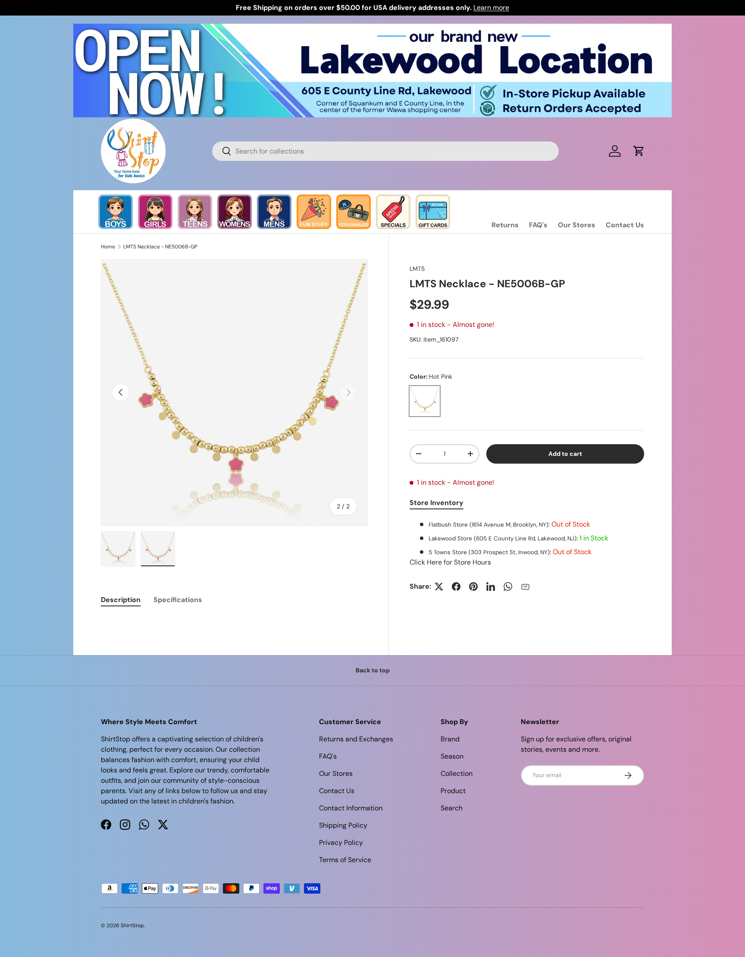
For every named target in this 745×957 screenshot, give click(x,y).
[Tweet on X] (439, 586)
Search (452, 808)
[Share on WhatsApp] (507, 586)
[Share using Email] (525, 586)
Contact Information (350, 808)
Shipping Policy (343, 825)
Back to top (373, 670)
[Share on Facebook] (456, 586)
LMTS (417, 269)
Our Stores (576, 224)
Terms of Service (345, 859)
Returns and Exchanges (356, 739)
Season (452, 756)
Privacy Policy (341, 842)
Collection (457, 773)
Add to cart (565, 454)
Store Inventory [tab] (436, 502)
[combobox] (385, 151)
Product (453, 790)
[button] (638, 150)
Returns (505, 224)
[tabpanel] (527, 543)
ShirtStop (132, 925)
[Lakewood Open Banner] (372, 28)
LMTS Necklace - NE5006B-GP (160, 246)
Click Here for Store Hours (450, 562)
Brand (450, 739)
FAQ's (538, 224)
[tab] (121, 599)
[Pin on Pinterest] (473, 586)
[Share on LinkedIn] (490, 586)
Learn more (491, 7)
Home (108, 246)
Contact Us (625, 224)
